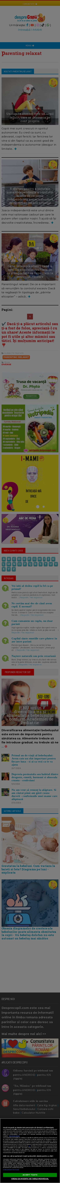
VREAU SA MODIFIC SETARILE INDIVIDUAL (30, 1179)
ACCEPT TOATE (30, 1175)
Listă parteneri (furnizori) (11, 1169)
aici (29, 1146)
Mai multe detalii (14, 1136)
